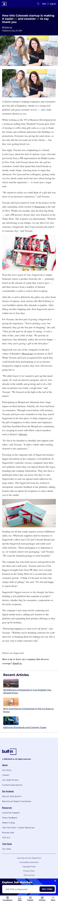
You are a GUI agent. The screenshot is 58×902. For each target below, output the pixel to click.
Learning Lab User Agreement (29, 858)
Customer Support (11, 813)
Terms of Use (29, 875)
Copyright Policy (29, 867)
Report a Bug (8, 822)
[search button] (38, 4)
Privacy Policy (29, 871)
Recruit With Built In (12, 796)
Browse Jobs (8, 832)
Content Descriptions (12, 785)
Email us (17, 663)
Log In (53, 4)
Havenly (23, 434)
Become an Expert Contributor (16, 801)
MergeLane (27, 353)
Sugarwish (40, 206)
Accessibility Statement (29, 862)
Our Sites (6, 849)
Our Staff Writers (10, 780)
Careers (5, 775)
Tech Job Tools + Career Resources (18, 827)
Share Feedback (9, 817)
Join (44, 4)
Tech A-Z (6, 837)
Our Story (6, 770)
